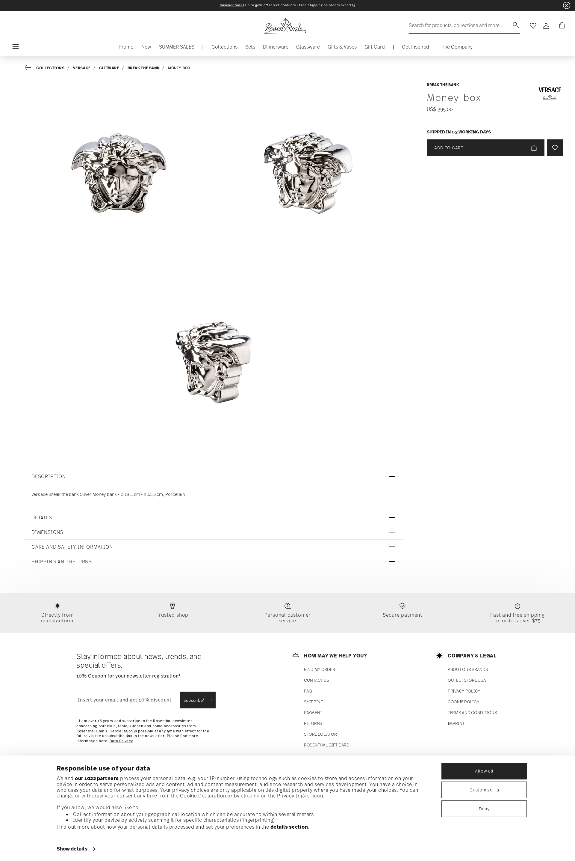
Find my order (319, 669)
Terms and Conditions (472, 712)
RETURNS (313, 723)
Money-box (179, 68)
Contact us (316, 680)
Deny (484, 809)
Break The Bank (144, 67)
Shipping (313, 702)
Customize (481, 790)
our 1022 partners (97, 778)
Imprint (456, 723)
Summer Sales (232, 5)
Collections (50, 67)
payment (313, 712)
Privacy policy (464, 691)
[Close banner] (566, 5)
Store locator (320, 734)
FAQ (308, 691)
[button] (224, 48)
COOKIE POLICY (463, 702)
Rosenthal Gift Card (326, 745)
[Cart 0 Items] (560, 25)
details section (289, 827)
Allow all (484, 771)
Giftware (109, 67)
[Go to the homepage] (285, 26)
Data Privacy (121, 741)
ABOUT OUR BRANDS (468, 669)
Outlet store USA (467, 680)
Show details (72, 848)
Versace (82, 67)
